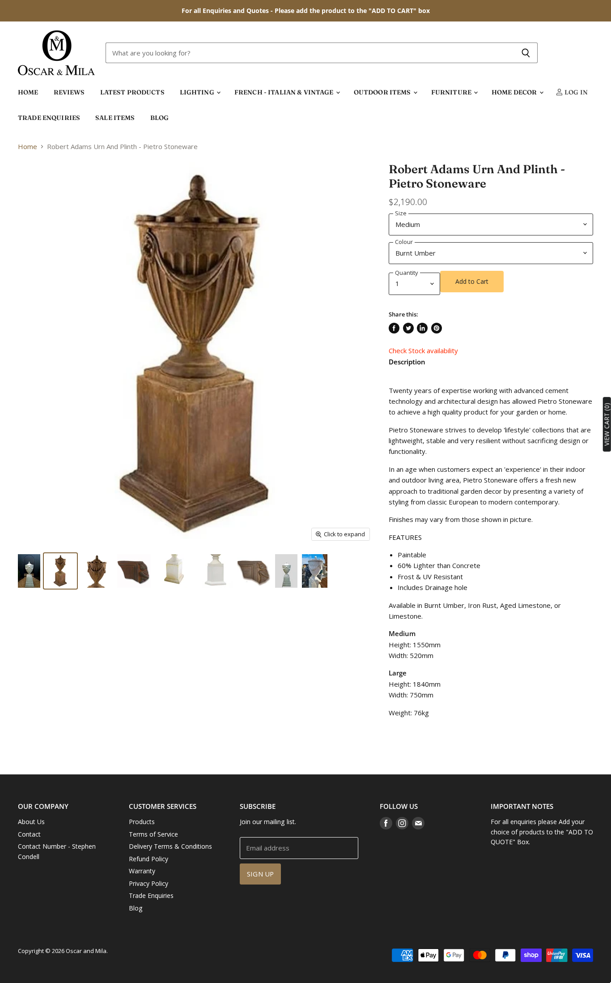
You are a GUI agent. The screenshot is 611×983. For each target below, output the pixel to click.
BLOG (159, 118)
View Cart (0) (607, 424)
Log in (575, 92)
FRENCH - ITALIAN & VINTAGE (284, 92)
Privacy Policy (148, 883)
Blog (136, 908)
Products (142, 821)
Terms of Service (153, 834)
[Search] (526, 53)
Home (27, 146)
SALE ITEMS (115, 118)
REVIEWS (69, 92)
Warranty (142, 871)
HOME (28, 92)
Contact (29, 834)
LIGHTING (198, 92)
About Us (31, 821)
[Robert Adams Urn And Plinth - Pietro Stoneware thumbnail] (254, 571)
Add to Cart (471, 281)
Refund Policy (148, 859)
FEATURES (405, 537)
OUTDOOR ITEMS (383, 92)
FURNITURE (452, 92)
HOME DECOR (515, 92)
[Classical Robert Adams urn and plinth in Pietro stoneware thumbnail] (29, 571)
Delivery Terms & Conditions (170, 846)
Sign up (260, 873)
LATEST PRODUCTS (132, 92)
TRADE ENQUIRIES (49, 118)
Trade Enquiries (151, 895)
